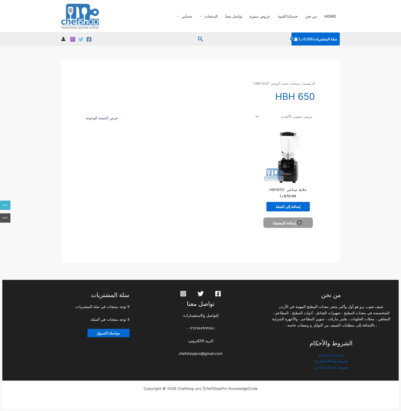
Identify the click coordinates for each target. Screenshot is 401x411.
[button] (200, 39)
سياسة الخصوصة (331, 355)
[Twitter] (81, 39)
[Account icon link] (63, 39)
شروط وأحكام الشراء (331, 361)
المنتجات (211, 16)
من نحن (311, 16)
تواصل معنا (233, 16)
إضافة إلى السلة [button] (288, 206)
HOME (330, 16)
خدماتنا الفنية (288, 16)
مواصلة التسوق (108, 333)
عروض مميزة (259, 16)
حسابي (186, 16)
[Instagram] (72, 39)
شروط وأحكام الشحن (331, 367)
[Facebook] (89, 39)
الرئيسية (309, 83)
